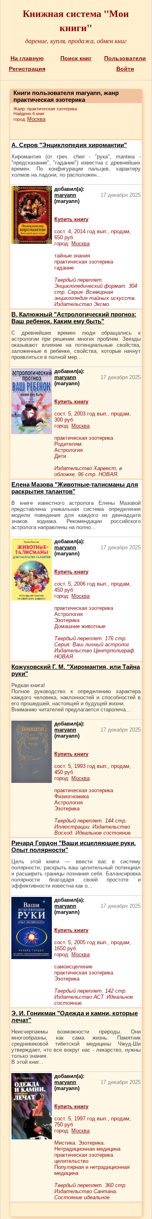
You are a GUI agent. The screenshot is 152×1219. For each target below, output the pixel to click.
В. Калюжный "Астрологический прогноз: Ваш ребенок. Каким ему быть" (73, 318)
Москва (36, 119)
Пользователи (125, 58)
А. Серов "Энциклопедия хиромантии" (69, 144)
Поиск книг (76, 58)
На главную (27, 58)
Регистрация (27, 68)
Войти (125, 68)
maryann (65, 195)
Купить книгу (71, 219)
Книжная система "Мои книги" (76, 20)
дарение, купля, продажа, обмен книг (75, 40)
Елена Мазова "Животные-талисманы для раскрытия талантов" (74, 488)
